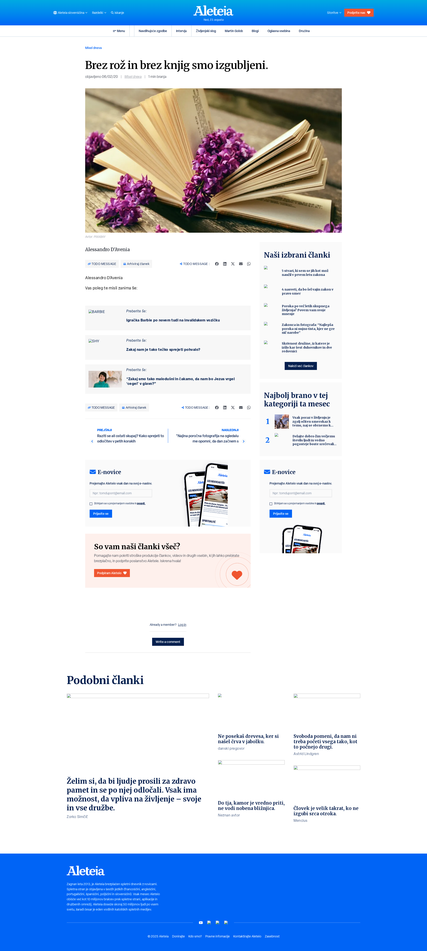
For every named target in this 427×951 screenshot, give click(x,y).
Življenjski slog (206, 31)
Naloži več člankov (300, 366)
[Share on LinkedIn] (225, 264)
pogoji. (141, 503)
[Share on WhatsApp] (249, 264)
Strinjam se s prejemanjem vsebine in (119, 503)
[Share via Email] (241, 264)
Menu (121, 31)
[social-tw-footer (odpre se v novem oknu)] (218, 922)
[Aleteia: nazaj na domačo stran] (213, 10)
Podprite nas (356, 12)
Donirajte (178, 936)
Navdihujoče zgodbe (153, 31)
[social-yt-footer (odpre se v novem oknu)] (201, 922)
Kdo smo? (195, 936)
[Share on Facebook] (217, 264)
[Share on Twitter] (233, 264)
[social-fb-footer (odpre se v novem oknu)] (209, 922)
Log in (182, 625)
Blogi (255, 31)
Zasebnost (272, 936)
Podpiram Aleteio (109, 573)
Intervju (181, 31)
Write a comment (168, 642)
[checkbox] (91, 504)
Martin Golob (234, 31)
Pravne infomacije (217, 936)
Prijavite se (101, 513)
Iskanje (119, 13)
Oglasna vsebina (279, 31)
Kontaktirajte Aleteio (247, 936)
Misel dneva (93, 48)
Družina (304, 31)
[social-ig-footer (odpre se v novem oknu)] (226, 922)
